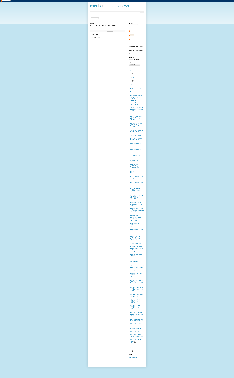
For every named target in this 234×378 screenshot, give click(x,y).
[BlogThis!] (108, 31)
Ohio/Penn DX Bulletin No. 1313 (135, 143)
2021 (131, 70)
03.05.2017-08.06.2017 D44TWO (135, 334)
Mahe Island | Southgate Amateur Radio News (98, 27)
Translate (136, 66)
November (132, 77)
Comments (93, 20)
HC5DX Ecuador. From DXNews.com (136, 131)
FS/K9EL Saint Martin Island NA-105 (136, 85)
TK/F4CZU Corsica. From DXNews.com (136, 222)
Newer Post (92, 65)
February (132, 342)
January (132, 344)
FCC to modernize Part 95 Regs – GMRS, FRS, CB (136, 218)
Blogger (121, 364)
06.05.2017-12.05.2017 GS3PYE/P (136, 322)
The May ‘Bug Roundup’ (134, 104)
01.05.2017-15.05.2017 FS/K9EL (135, 327)
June (131, 81)
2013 (131, 350)
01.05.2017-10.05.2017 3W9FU (135, 323)
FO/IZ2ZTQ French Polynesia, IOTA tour (136, 88)
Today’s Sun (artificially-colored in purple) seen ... (136, 93)
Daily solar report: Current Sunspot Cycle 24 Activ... (136, 117)
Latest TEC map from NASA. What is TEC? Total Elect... (136, 96)
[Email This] (107, 31)
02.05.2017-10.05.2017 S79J (135, 331)
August (132, 78)
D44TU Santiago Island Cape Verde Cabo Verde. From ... (136, 124)
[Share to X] (110, 31)
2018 (131, 73)
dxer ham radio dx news (109, 6)
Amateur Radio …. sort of (134, 296)
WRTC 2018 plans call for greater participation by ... (135, 213)
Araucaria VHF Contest (134, 261)
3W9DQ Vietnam (133, 87)
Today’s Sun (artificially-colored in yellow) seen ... (136, 178)
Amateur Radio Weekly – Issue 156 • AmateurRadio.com (136, 317)
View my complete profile (133, 357)
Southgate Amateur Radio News (135, 155)
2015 (131, 347)
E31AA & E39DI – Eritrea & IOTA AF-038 (137, 319)
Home (108, 65)
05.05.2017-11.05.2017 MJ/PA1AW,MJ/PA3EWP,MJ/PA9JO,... (136, 325)
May (131, 83)
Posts (93, 18)
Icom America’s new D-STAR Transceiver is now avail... (135, 167)
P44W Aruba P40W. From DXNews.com (136, 159)
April (131, 84)
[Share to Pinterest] (112, 31)
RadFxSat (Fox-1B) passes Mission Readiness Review (136, 220)
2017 (131, 74)
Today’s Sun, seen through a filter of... (136, 130)
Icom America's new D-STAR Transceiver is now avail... (135, 165)
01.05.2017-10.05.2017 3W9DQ (135, 338)
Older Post (123, 65)
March (132, 341)
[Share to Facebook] (111, 31)
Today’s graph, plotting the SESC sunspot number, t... (135, 145)
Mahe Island (132, 171)
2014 (131, 348)
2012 (131, 351)
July (131, 80)
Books (131, 90)
